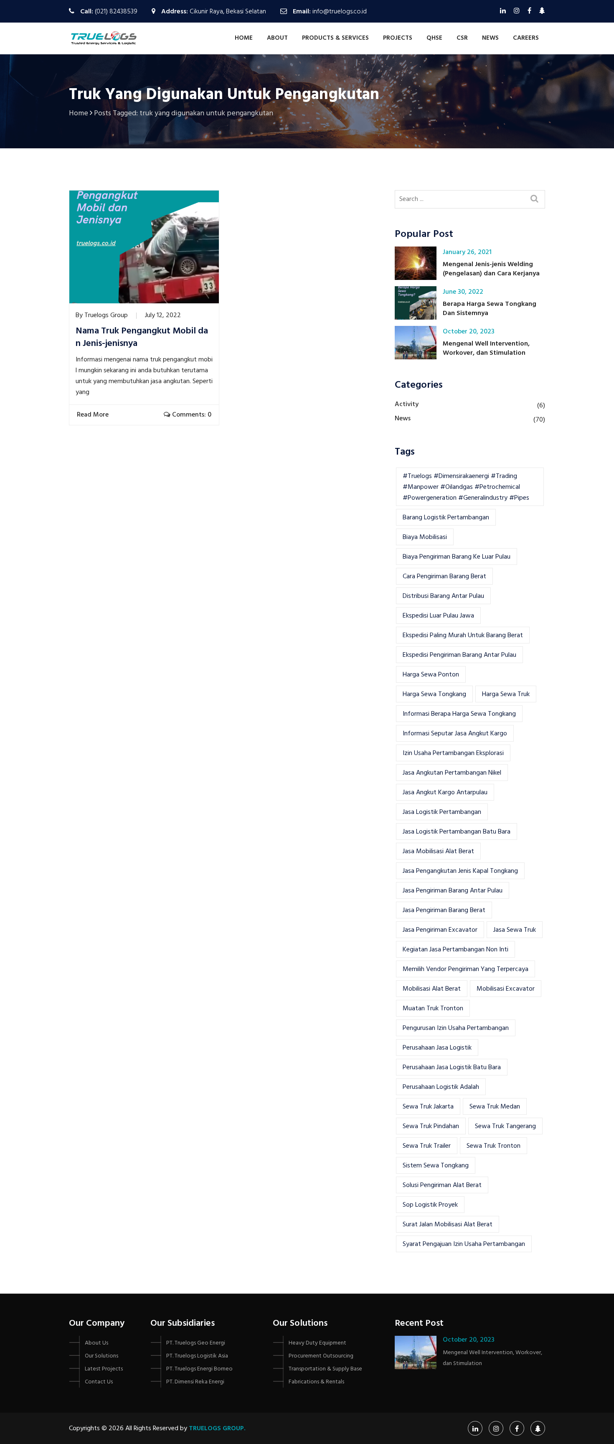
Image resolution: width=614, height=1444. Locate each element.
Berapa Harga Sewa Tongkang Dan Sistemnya (489, 309)
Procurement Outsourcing (321, 1356)
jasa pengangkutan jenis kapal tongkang (460, 871)
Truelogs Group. (217, 1428)
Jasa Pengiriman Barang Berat (444, 910)
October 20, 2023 (469, 331)
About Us (96, 1343)
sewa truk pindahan (431, 1126)
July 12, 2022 (163, 315)
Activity (407, 404)
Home (244, 38)
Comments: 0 (190, 414)
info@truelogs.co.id (339, 11)
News (490, 38)
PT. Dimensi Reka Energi (195, 1382)
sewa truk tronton (493, 1146)
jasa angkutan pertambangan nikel (452, 773)
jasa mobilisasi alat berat (438, 851)
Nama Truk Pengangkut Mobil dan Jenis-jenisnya (142, 337)
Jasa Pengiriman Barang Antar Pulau (452, 890)
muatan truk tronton (433, 1008)
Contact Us (99, 1382)
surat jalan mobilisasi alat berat (447, 1224)
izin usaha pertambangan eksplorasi (453, 753)
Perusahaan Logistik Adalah (441, 1087)
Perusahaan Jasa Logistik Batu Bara (452, 1067)
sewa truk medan (494, 1106)
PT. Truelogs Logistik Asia (197, 1356)
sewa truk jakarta (428, 1106)
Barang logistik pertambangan (446, 517)
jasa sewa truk (514, 930)
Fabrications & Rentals (316, 1382)
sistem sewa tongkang (436, 1165)
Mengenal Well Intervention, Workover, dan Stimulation (486, 348)
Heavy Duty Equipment (317, 1343)
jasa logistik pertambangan (442, 812)
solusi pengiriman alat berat (442, 1185)
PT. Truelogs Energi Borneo (199, 1369)
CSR (462, 38)
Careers (526, 38)
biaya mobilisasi (425, 537)
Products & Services (335, 38)
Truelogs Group (106, 315)
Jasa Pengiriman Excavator (440, 930)
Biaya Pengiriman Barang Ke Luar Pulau (456, 557)
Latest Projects (104, 1369)
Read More (93, 414)
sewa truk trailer (427, 1146)
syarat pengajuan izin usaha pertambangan (464, 1244)
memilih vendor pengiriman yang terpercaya (465, 969)
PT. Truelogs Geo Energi (195, 1343)
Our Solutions (101, 1356)
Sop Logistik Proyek (430, 1205)
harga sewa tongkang (434, 694)
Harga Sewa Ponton (431, 674)
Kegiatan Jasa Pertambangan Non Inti (455, 949)
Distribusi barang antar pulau (443, 596)
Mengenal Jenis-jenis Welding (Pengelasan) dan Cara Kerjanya (491, 269)
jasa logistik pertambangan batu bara (456, 831)
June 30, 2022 (463, 292)
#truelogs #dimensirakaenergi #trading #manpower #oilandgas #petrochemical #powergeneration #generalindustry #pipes (466, 487)
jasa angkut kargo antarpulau (445, 792)
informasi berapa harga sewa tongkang (459, 714)
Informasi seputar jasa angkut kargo (455, 733)
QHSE (434, 38)
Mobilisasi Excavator (506, 989)
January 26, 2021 (467, 252)
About (277, 38)
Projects (397, 38)
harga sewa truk (506, 694)
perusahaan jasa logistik (437, 1047)
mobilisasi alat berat (432, 989)
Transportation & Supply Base (325, 1369)
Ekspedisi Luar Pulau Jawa (438, 615)
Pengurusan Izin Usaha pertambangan (456, 1028)
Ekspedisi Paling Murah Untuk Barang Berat (463, 635)
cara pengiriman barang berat (444, 576)
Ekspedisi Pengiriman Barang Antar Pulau (459, 655)
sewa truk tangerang (505, 1126)
